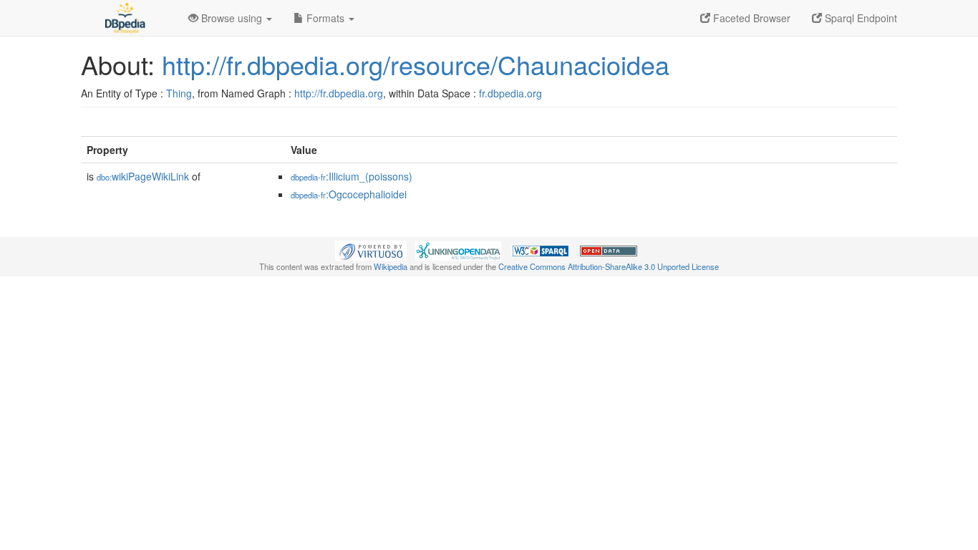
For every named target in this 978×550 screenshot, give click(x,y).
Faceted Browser (750, 18)
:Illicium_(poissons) (351, 176)
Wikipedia (390, 266)
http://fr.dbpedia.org (338, 93)
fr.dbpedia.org (510, 93)
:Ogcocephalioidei (349, 194)
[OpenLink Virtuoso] (371, 249)
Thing (179, 93)
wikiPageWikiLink (143, 176)
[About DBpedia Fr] (124, 18)
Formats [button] (325, 18)
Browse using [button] (231, 18)
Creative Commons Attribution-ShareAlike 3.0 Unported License (608, 266)
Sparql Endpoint (859, 18)
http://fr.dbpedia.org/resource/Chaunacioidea (415, 64)
